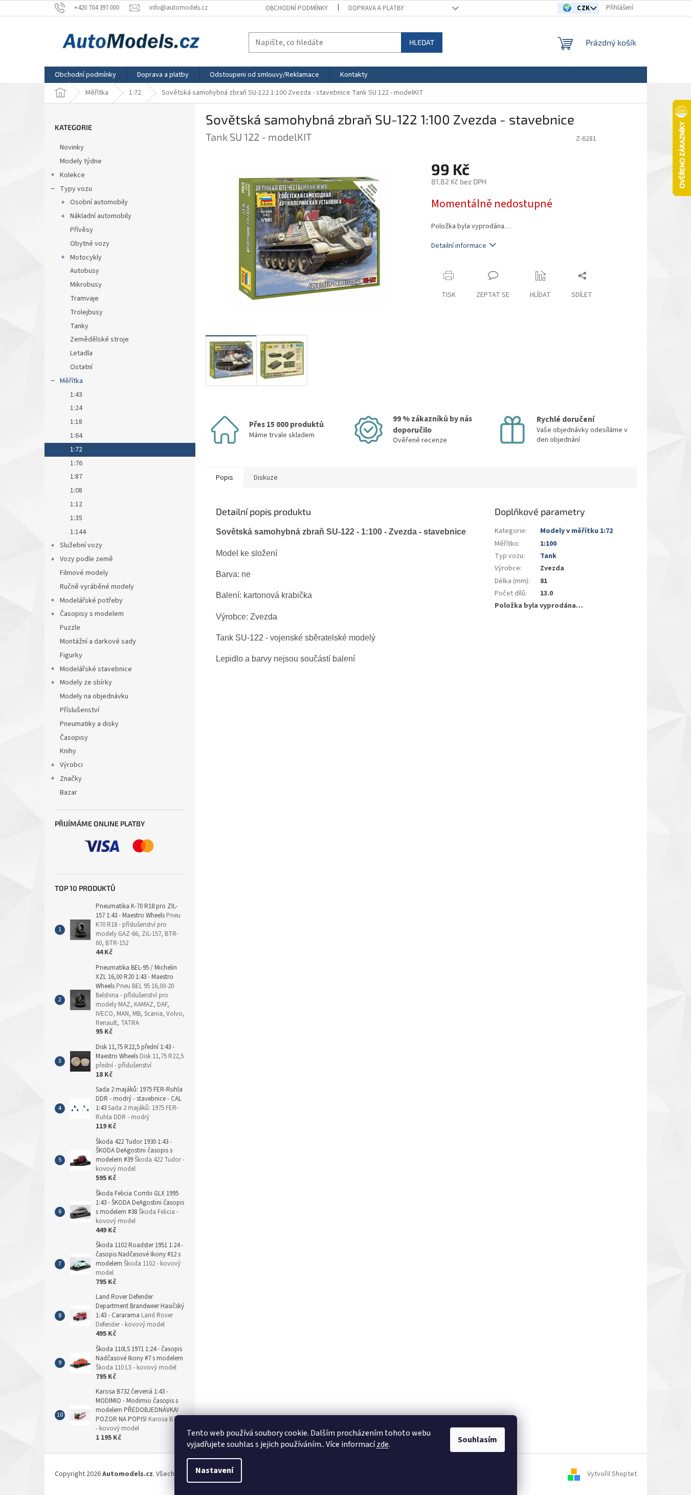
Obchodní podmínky (296, 8)
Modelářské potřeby (91, 600)
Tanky (79, 326)
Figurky (71, 655)
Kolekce (72, 175)
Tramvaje (84, 298)
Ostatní (81, 367)
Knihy (68, 751)
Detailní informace (458, 246)
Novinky (72, 147)
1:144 (78, 532)
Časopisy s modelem (92, 614)
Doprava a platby (376, 8)
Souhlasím (477, 1439)
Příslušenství (79, 710)
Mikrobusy (86, 285)
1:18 (76, 422)
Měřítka (71, 381)
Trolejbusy (86, 312)
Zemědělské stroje (99, 339)
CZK (584, 8)
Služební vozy (81, 545)
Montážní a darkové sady (98, 641)
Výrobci (71, 765)
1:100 (548, 544)
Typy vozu (76, 189)
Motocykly (86, 257)
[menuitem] (85, 75)
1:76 (76, 463)
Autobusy (84, 271)
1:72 (76, 449)
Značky (71, 779)
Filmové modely (84, 573)
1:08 (76, 490)
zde (382, 1444)
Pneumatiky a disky (89, 724)
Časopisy (74, 738)
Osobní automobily (99, 202)
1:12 (76, 504)
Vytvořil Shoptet (612, 1474)
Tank (548, 556)
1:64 (76, 436)
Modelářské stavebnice (96, 669)
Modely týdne (81, 161)
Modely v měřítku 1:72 (576, 531)
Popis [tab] (224, 478)
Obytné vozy (89, 244)
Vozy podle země (86, 559)
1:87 (76, 477)
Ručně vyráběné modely (97, 587)
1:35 (76, 518)
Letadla (81, 353)
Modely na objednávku (94, 696)
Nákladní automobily (100, 216)
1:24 (76, 408)
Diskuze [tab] (266, 478)
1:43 (76, 395)
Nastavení (214, 1470)
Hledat (421, 42)
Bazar (68, 792)
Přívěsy (81, 230)
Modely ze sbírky (86, 682)
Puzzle (70, 628)
